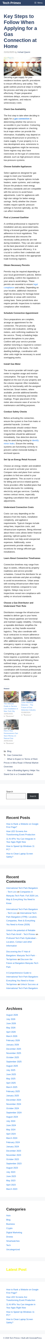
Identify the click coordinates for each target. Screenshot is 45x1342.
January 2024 (12, 1146)
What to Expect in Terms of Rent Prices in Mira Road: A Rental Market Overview (21, 763)
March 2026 (11, 1036)
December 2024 (13, 1100)
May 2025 (10, 1078)
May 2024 (10, 1129)
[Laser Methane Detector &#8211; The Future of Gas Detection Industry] (28, 696)
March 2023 (11, 1189)
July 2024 (10, 1121)
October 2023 (12, 1159)
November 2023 (13, 1155)
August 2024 (12, 1117)
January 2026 (12, 1045)
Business (10, 1224)
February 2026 (13, 1040)
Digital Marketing (14, 1232)
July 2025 (10, 1070)
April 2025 (11, 1083)
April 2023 (11, 1185)
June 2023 (11, 1176)
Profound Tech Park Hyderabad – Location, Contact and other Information (21, 942)
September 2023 (14, 1163)
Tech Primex (11, 3)
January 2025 (12, 1095)
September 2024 (14, 1112)
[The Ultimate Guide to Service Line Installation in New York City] (11, 696)
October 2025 (12, 1057)
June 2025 (11, 1074)
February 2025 (13, 1091)
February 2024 (13, 1142)
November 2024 (13, 1104)
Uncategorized (13, 1249)
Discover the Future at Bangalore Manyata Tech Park (22, 963)
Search (9, 791)
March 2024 (11, 1138)
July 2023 (10, 1172)
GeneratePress (35, 1338)
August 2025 (12, 1066)
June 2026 (11, 1023)
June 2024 (11, 1125)
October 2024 (12, 1108)
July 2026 (10, 1019)
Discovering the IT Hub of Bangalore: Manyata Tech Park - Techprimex (21, 955)
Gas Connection (14, 755)
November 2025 (13, 1053)
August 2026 (12, 1015)
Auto (8, 1215)
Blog (9, 751)
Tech (8, 1245)
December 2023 (13, 1151)
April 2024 (11, 1134)
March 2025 (11, 1087)
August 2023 (12, 1168)
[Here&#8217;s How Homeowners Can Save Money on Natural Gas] (11, 725)
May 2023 (10, 1180)
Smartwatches (13, 1241)
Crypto (9, 1228)
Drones (9, 1237)
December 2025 (13, 1049)
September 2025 (14, 1061)
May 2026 (10, 1028)
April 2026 (11, 1032)
